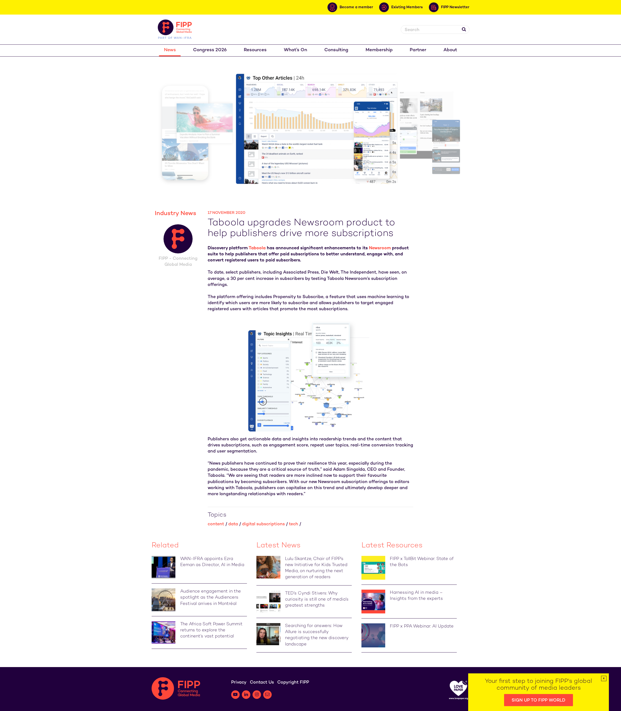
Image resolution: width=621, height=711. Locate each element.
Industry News (175, 213)
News (170, 50)
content (216, 524)
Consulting (336, 50)
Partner (418, 50)
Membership (379, 50)
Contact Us (262, 682)
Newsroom (380, 248)
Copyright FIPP (293, 682)
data (233, 524)
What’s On (295, 50)
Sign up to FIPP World (538, 700)
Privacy (238, 682)
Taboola (257, 248)
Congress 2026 (210, 50)
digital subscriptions (263, 524)
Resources (255, 50)
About (450, 50)
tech (293, 524)
